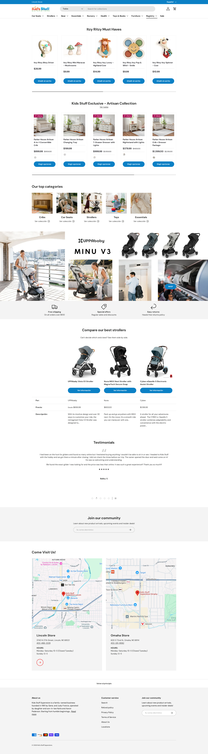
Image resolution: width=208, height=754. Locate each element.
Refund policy (107, 707)
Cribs (42, 217)
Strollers (51, 16)
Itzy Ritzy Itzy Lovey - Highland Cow (103, 64)
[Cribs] (42, 203)
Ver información (84, 390)
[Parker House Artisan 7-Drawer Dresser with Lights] (104, 125)
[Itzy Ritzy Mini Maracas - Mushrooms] (74, 48)
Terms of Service (108, 717)
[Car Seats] (66, 203)
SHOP (170, 286)
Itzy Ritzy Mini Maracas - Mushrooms (74, 64)
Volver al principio (104, 683)
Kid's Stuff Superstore (44, 745)
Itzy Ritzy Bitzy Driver (44, 62)
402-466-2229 (43, 643)
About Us (105, 722)
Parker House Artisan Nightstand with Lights (133, 141)
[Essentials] (141, 203)
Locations (105, 727)
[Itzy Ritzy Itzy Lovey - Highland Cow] (104, 48)
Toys (116, 217)
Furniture (135, 16)
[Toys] (116, 203)
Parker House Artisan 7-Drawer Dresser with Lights (104, 142)
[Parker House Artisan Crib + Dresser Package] (163, 125)
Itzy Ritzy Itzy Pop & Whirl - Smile (132, 64)
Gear (63, 16)
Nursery (91, 16)
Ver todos (104, 107)
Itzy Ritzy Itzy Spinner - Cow (163, 64)
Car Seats (36, 16)
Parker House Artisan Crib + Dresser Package (162, 142)
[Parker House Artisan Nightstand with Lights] (133, 125)
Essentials (76, 16)
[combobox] (107, 9)
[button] (174, 8)
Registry (150, 16)
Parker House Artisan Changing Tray (73, 141)
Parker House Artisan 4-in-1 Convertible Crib (44, 142)
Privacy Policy (107, 712)
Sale (162, 16)
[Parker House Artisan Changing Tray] (74, 125)
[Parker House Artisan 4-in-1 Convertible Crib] (44, 125)
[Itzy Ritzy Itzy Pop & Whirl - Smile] (133, 48)
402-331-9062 (117, 643)
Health (104, 16)
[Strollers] (91, 203)
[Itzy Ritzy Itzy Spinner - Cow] (163, 48)
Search (104, 702)
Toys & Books (119, 16)
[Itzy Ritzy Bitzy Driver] (44, 48)
